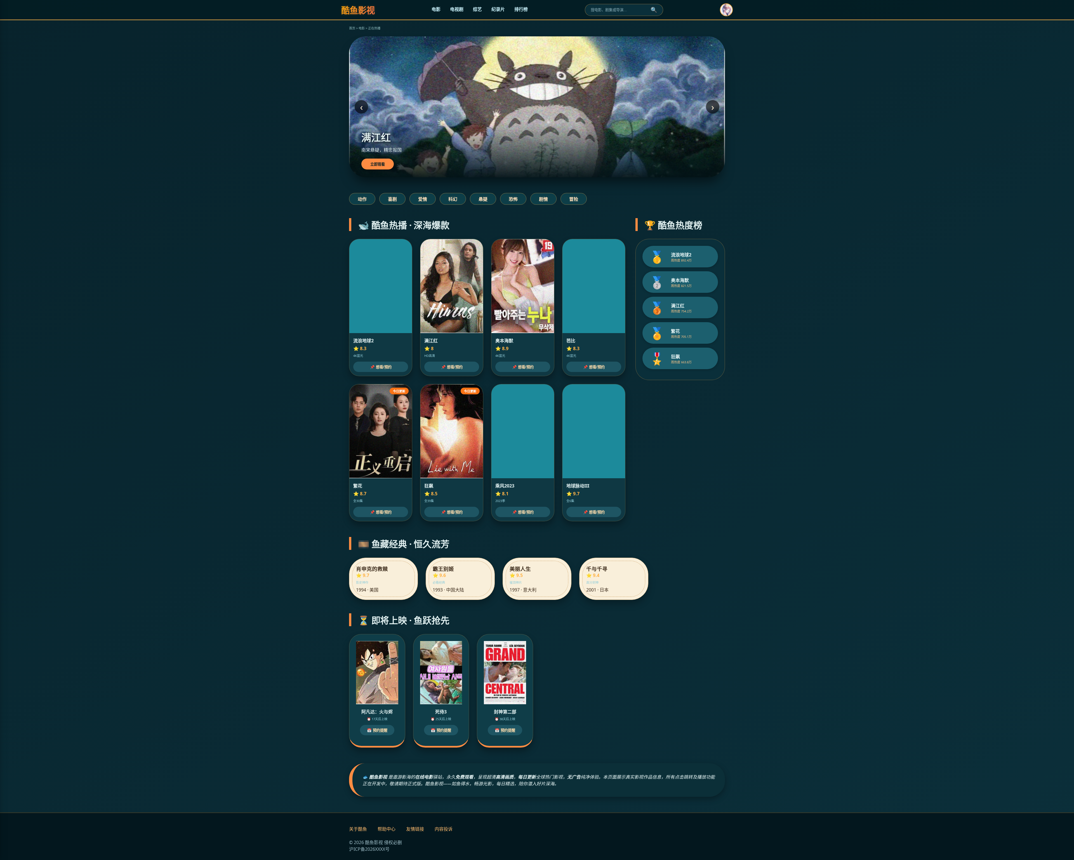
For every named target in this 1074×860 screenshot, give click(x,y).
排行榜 (521, 9)
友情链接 (415, 829)
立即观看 (377, 164)
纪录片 (498, 9)
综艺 (477, 9)
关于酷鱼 (358, 829)
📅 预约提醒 (377, 730)
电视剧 (456, 9)
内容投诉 (444, 829)
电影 (436, 9)
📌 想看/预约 (381, 367)
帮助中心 (386, 829)
